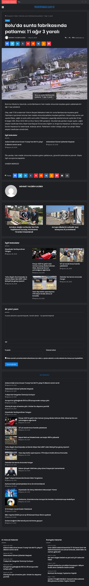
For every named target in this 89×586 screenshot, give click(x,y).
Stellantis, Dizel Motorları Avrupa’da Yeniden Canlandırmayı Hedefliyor (47, 499)
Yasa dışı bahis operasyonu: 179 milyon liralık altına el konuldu (43, 294)
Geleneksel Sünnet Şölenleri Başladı (60, 142)
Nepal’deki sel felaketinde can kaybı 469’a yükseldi (39, 437)
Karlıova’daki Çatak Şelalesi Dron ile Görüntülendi (25, 484)
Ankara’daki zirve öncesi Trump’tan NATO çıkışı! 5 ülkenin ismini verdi (32, 383)
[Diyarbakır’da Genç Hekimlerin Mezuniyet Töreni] (11, 493)
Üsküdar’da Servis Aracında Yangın (71, 278)
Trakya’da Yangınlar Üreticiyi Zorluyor (30, 2)
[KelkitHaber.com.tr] (44, 6)
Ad (6, 342)
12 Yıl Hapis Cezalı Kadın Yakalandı (18, 509)
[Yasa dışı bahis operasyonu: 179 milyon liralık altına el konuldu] (44, 283)
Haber (16, 16)
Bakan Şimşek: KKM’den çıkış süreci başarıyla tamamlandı (41, 468)
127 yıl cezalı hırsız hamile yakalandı (70, 265)
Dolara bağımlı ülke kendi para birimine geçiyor (24, 521)
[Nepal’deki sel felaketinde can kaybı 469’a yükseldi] (11, 440)
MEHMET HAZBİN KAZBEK (17, 37)
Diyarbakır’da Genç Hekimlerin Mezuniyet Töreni (38, 490)
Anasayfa (9, 16)
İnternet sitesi (51, 350)
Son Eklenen (44, 375)
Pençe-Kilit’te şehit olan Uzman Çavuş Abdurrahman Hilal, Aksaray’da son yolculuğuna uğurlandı (43, 267)
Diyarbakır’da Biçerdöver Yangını (15, 250)
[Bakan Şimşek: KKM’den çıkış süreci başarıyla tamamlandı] (11, 471)
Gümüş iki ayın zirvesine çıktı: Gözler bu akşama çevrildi (27, 406)
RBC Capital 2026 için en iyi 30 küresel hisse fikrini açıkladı (28, 515)
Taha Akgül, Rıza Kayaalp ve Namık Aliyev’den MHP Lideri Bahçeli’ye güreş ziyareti (16, 279)
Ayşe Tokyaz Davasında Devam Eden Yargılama (24, 478)
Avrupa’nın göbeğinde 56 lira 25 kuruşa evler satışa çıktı (27, 400)
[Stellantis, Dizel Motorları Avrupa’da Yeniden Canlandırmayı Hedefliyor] (11, 502)
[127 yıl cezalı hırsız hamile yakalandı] (72, 255)
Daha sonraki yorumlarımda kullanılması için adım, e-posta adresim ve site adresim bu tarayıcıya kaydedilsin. (45, 358)
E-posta (8, 350)
